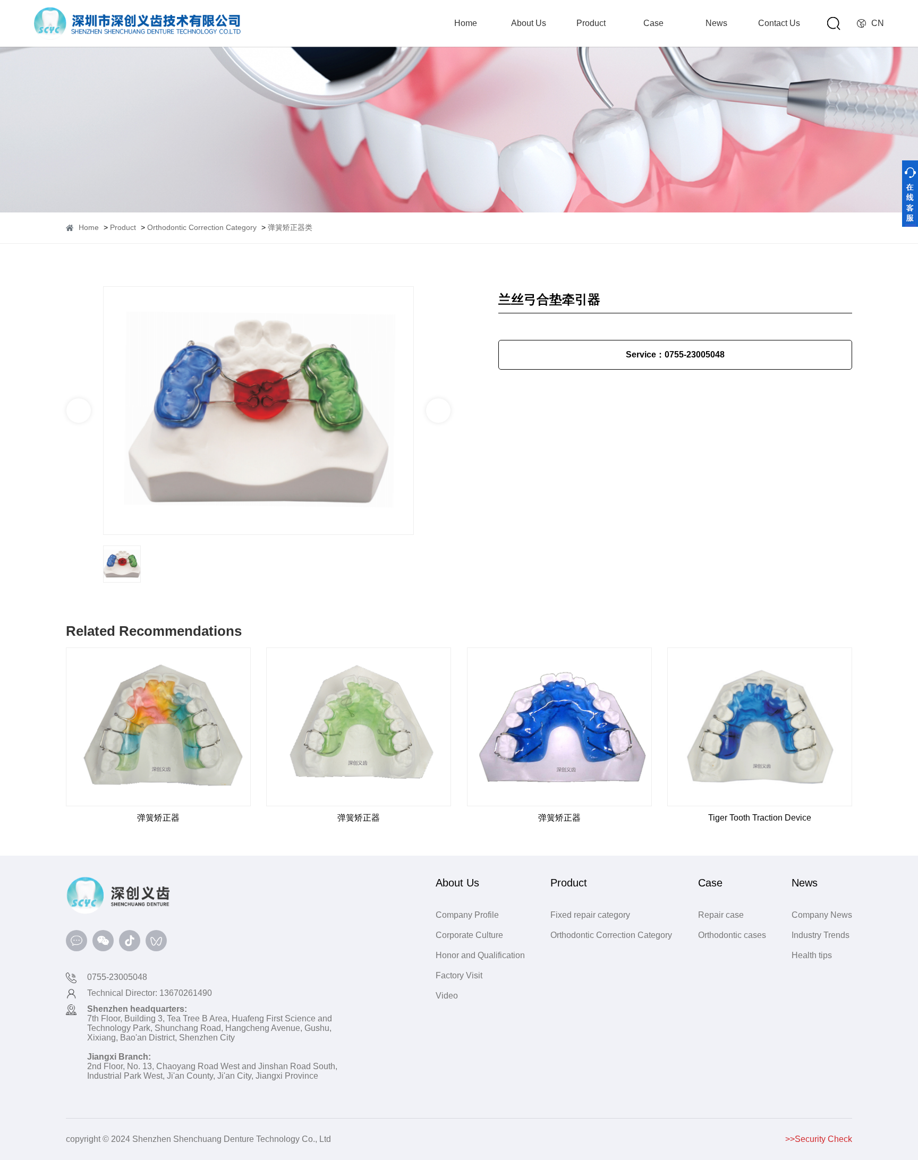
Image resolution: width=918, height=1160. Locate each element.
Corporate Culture (469, 935)
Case (653, 23)
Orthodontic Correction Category (202, 227)
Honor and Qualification (480, 955)
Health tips (812, 955)
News (716, 23)
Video (447, 995)
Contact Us (779, 23)
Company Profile (467, 914)
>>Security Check (818, 1139)
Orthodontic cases (732, 935)
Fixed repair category (590, 914)
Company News (822, 914)
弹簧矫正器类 (290, 227)
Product (591, 23)
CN (877, 23)
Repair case (721, 914)
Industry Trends (820, 935)
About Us (528, 23)
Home (465, 23)
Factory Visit (459, 975)
